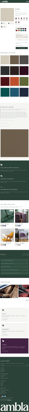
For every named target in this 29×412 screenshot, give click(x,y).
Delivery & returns (3, 392)
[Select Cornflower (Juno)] (25, 30)
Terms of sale (2, 397)
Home (1, 5)
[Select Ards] (15, 244)
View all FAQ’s (25, 254)
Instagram (2, 382)
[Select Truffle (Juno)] (18, 28)
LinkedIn (2, 385)
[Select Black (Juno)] (22, 28)
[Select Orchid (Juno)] (22, 30)
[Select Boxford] (17, 225)
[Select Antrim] (17, 244)
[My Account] (26, 1)
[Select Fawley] (15, 225)
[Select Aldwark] (1, 225)
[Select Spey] (4, 244)
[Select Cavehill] (19, 244)
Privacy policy (7, 397)
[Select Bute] (1, 244)
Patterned (3, 5)
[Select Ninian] (5, 244)
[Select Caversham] (19, 225)
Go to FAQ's (4, 319)
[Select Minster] (4, 225)
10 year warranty (3, 375)
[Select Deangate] (2, 225)
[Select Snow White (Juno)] (16, 28)
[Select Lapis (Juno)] (23, 30)
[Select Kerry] (2, 244)
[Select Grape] (5, 225)
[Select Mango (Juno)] (18, 30)
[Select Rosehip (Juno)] (25, 28)
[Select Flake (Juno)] (20, 28)
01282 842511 (2, 371)
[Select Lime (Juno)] (20, 30)
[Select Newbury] (18, 225)
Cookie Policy (11, 397)
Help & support (3, 391)
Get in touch (2, 393)
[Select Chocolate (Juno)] (23, 28)
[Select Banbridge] (18, 244)
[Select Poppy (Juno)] (16, 30)
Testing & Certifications (4, 378)
